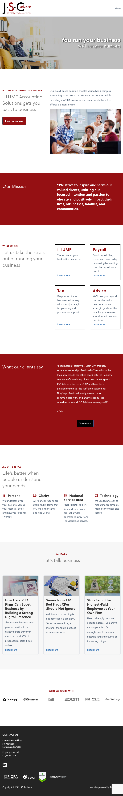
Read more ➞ (20, 650)
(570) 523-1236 (12, 752)
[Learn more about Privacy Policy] (57, 777)
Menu (118, 8)
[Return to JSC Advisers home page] (16, 8)
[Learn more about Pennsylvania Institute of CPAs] (10, 777)
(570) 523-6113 (11, 755)
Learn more (14, 120)
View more (85, 423)
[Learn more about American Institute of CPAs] (29, 777)
